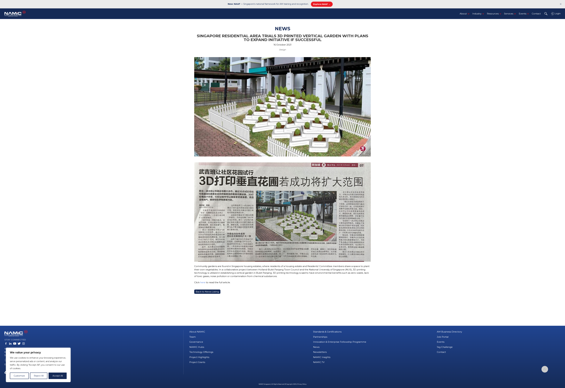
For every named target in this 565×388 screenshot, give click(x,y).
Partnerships (320, 336)
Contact (536, 13)
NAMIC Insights (321, 357)
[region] (38, 365)
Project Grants (197, 362)
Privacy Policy (301, 384)
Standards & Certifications (327, 331)
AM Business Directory (449, 331)
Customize (19, 375)
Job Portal (442, 336)
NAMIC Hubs (196, 347)
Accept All (58, 375)
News (316, 347)
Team (192, 336)
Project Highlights (199, 357)
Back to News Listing (207, 291)
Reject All (39, 375)
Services (508, 13)
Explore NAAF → (321, 4)
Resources (493, 13)
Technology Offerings (201, 352)
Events (522, 13)
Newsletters (320, 352)
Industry (476, 13)
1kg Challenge (445, 347)
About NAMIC (197, 331)
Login (557, 13)
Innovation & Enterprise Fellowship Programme (339, 341)
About (463, 13)
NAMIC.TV (318, 362)
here (202, 282)
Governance (196, 341)
